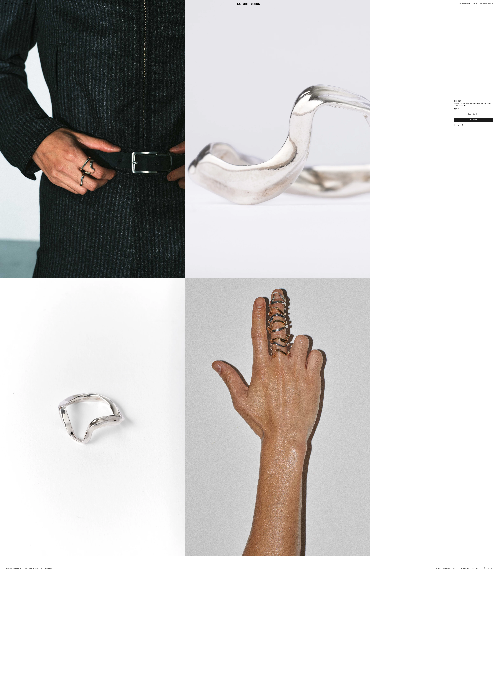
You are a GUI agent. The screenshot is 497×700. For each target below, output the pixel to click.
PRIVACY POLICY (46, 568)
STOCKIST (446, 568)
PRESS (438, 568)
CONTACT (475, 568)
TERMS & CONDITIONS (31, 568)
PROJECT (14, 3)
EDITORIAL (24, 3)
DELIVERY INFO (464, 3)
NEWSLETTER (464, 568)
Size (469, 114)
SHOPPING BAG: (486, 3)
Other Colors (458, 170)
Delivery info (458, 173)
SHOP (6, 3)
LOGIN (475, 3)
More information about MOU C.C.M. (464, 144)
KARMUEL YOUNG (248, 4)
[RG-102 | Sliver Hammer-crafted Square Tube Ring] (460, 125)
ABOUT (455, 568)
